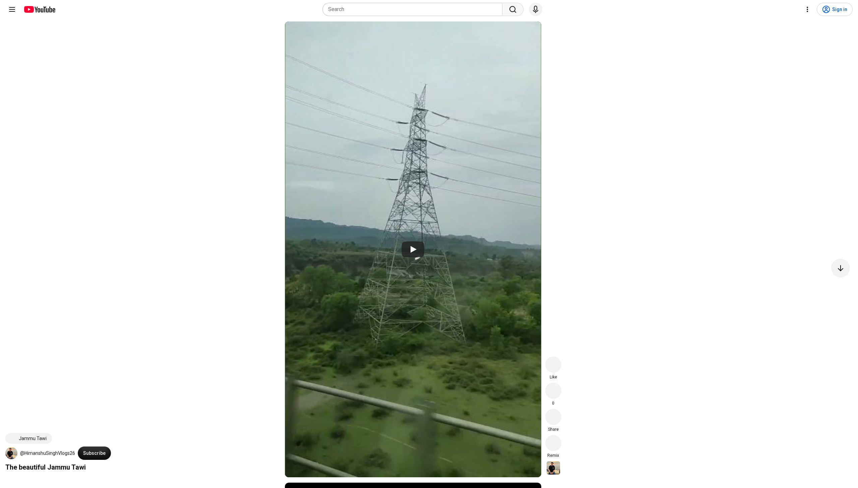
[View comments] (553, 391)
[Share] (553, 417)
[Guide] (12, 9)
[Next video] (840, 268)
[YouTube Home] (39, 9)
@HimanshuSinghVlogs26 (47, 453)
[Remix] (553, 443)
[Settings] (807, 9)
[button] (11, 453)
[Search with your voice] (535, 9)
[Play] (413, 249)
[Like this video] (553, 365)
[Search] (513, 9)
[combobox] (414, 9)
